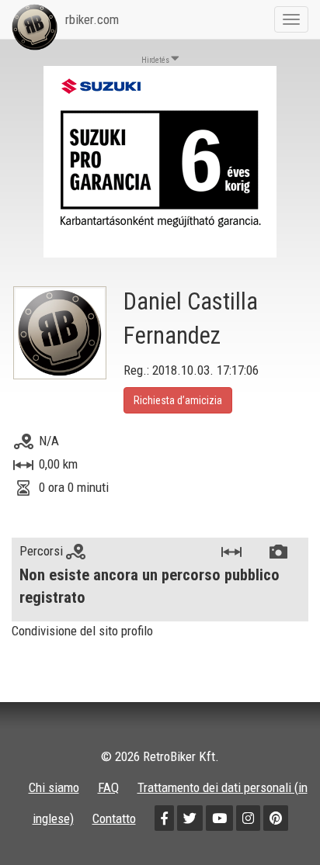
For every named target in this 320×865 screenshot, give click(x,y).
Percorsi (42, 551)
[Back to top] (275, 820)
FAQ (108, 787)
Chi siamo (54, 787)
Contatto (114, 818)
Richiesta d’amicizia (178, 400)
